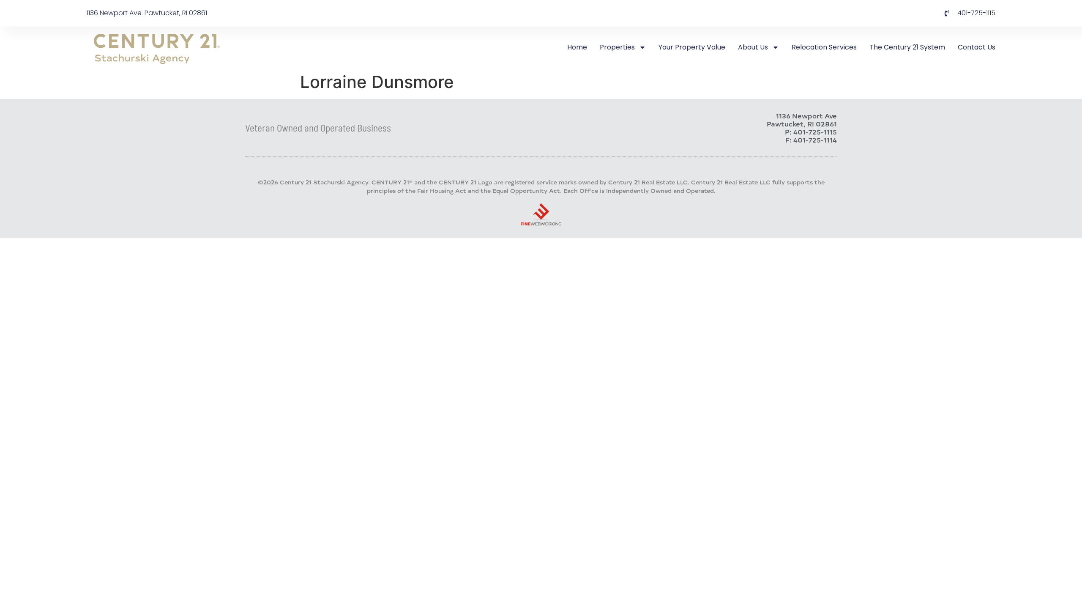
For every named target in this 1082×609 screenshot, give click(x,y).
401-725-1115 (815, 131)
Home (577, 47)
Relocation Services (824, 47)
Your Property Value (691, 47)
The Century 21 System (907, 47)
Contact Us (976, 47)
